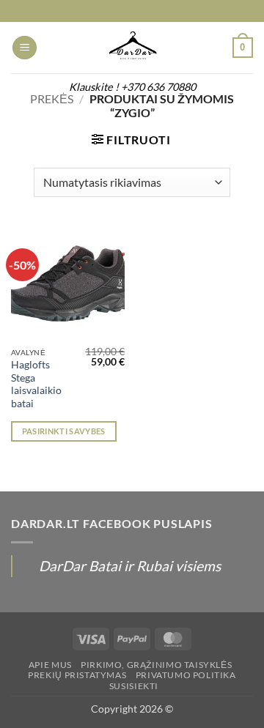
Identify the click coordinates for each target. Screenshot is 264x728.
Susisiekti (133, 685)
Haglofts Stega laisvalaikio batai (36, 384)
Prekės (51, 98)
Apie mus (50, 664)
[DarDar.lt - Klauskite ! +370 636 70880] (132, 47)
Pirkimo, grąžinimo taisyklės (156, 664)
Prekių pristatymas (77, 674)
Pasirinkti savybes (64, 431)
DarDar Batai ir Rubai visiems (130, 565)
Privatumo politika (186, 674)
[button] (24, 48)
